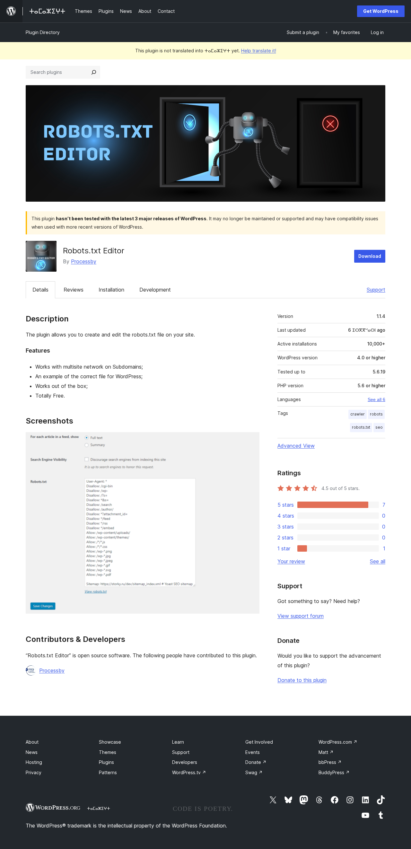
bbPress (330, 762)
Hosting (34, 762)
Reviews (73, 289)
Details (40, 289)
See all (377, 561)
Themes (107, 752)
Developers (184, 762)
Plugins (106, 762)
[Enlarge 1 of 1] (251, 441)
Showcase (110, 742)
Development (155, 289)
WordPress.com (338, 742)
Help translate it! (258, 50)
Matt (326, 752)
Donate (256, 762)
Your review (291, 561)
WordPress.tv (189, 772)
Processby (83, 261)
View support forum (300, 616)
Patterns (108, 772)
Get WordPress (380, 11)
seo (379, 427)
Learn (178, 742)
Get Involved (259, 742)
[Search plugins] (93, 72)
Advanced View (296, 445)
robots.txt (361, 427)
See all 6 (376, 399)
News (32, 752)
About (32, 742)
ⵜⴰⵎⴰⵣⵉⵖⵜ (98, 808)
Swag (254, 772)
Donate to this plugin (302, 680)
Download (369, 256)
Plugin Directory (43, 32)
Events (252, 752)
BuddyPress (334, 772)
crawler (357, 414)
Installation (111, 289)
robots (376, 414)
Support (376, 289)
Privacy (33, 772)
